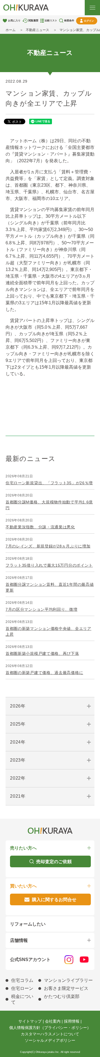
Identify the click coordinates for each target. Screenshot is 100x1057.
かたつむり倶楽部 (61, 996)
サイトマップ (30, 1021)
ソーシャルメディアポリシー (50, 1040)
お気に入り (14, 20)
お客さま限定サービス (66, 988)
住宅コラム (22, 980)
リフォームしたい (28, 924)
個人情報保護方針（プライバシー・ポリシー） (50, 1027)
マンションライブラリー (68, 980)
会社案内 (53, 1021)
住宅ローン (22, 988)
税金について (22, 999)
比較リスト (51, 20)
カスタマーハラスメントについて (50, 1034)
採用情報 (71, 1021)
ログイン (89, 20)
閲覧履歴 (33, 20)
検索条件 (69, 20)
